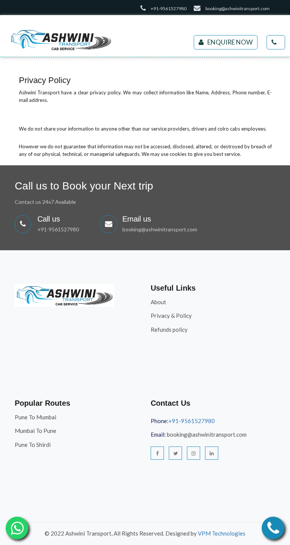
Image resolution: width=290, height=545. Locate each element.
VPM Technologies (221, 533)
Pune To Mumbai (35, 417)
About (158, 302)
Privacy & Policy (171, 315)
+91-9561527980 (58, 229)
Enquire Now (230, 42)
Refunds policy (169, 329)
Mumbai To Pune (35, 430)
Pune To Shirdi (33, 444)
